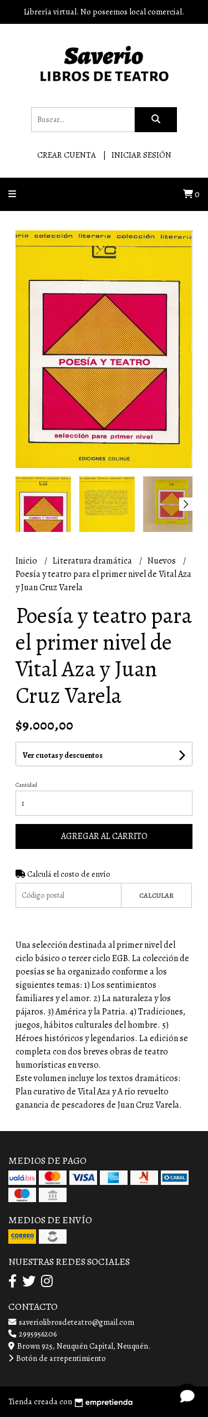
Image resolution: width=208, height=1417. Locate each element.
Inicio (27, 561)
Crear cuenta (66, 154)
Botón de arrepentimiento (60, 1358)
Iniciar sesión (141, 154)
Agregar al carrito (104, 836)
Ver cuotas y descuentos (63, 755)
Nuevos (162, 561)
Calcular (156, 895)
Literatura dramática (93, 561)
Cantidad (26, 785)
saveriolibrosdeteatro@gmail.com (75, 1322)
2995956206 (37, 1333)
